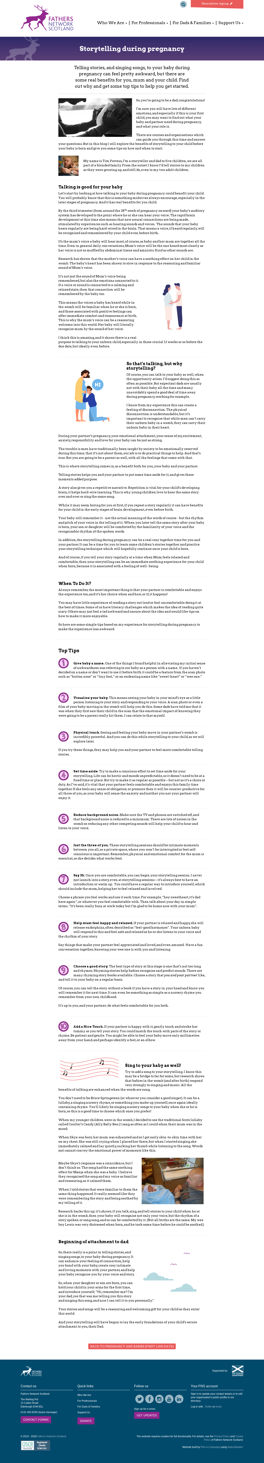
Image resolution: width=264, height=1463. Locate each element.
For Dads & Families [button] (192, 23)
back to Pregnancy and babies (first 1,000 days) (132, 1346)
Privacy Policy (222, 1436)
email (219, 1406)
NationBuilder (235, 1447)
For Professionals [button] (149, 23)
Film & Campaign (210, 1447)
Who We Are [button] (111, 23)
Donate (86, 1421)
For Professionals (87, 1400)
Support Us (83, 1412)
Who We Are (84, 1395)
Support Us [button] (229, 23)
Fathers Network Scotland (51, 1436)
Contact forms (35, 1419)
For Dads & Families (88, 1406)
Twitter (208, 1406)
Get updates (147, 1415)
